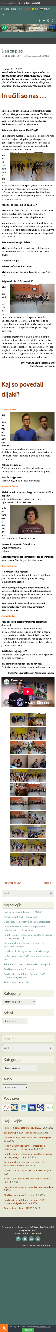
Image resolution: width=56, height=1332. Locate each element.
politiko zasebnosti (43, 1327)
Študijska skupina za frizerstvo (19, 969)
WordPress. (47, 1245)
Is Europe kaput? (14, 882)
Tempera (36, 1245)
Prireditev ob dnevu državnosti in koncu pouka (28, 964)
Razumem (28, 1330)
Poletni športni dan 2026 (16, 982)
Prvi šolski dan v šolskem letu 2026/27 (23, 911)
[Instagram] (48, 20)
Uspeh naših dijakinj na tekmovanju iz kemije (26, 951)
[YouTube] (44, 20)
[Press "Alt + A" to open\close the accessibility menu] (4, 1328)
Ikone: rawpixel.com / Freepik (28, 1233)
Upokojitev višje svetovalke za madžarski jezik (27, 921)
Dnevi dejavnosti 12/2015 (37, 56)
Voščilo (47, 882)
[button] (28, 28)
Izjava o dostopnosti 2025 (29, 2)
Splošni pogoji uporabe (11, 8)
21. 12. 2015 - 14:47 (13, 56)
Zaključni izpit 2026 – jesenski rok (20, 916)
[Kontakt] (52, 20)
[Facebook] (40, 20)
